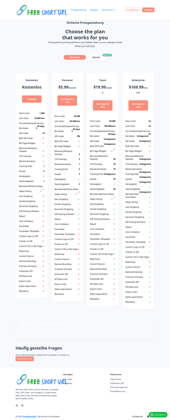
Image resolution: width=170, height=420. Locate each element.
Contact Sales (140, 327)
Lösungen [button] (61, 9)
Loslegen (148, 9)
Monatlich (75, 57)
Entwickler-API (117, 383)
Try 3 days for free (67, 100)
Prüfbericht (137, 416)
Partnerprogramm (119, 387)
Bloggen (94, 9)
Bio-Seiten (67, 383)
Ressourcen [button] (108, 9)
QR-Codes (67, 379)
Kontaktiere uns (24, 358)
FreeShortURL (29, 416)
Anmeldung (132, 9)
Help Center (115, 379)
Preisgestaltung (78, 9)
